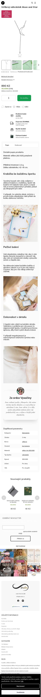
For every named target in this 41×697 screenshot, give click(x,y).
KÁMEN (3, 649)
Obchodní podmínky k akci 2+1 (10, 634)
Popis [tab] (7, 145)
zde (22, 681)
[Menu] (3, 3)
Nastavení (20, 686)
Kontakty (3, 618)
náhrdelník (25, 455)
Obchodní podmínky (7, 631)
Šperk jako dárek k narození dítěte (10, 673)
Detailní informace (7, 80)
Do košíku (11, 98)
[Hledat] (32, 3)
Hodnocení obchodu (7, 621)
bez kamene (26, 446)
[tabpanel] (13, 498)
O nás (3, 623)
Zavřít (29, 106)
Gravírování (4, 636)
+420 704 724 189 (20, 593)
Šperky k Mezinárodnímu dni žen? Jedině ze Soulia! (14, 671)
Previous (3, 498)
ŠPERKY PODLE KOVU (7, 647)
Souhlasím (20, 692)
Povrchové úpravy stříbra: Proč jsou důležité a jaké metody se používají (20, 665)
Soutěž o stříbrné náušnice (8, 662)
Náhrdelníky (25, 433)
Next (37, 498)
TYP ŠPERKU (4, 644)
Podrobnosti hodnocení (25, 72)
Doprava (3, 626)
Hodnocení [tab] (18, 145)
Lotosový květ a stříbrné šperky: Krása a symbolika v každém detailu (19, 668)
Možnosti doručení (7, 76)
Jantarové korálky (6, 654)
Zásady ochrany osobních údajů (10, 628)
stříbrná (24, 442)
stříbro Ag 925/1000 (28, 450)
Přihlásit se (20, 538)
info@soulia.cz (20, 596)
